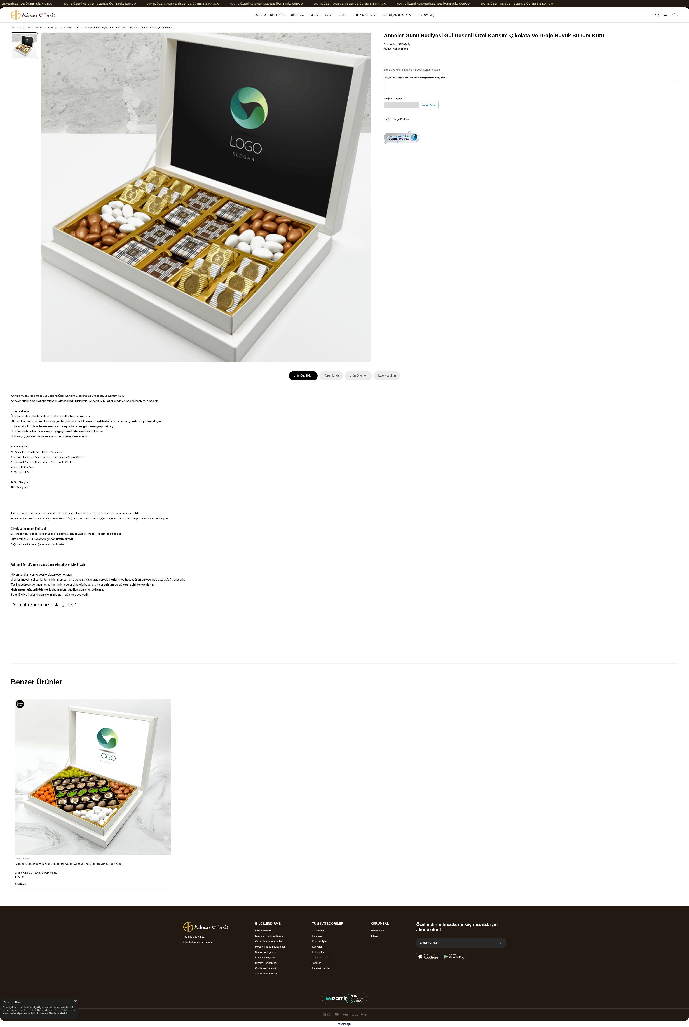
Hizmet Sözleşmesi (266, 962)
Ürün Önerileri (358, 375)
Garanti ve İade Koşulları (269, 941)
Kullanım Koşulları (265, 957)
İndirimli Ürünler (321, 968)
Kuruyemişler (319, 941)
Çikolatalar (318, 930)
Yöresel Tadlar (320, 957)
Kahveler (317, 946)
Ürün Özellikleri (303, 375)
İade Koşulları (387, 375)
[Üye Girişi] (665, 15)
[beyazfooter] (344, 998)
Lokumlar (317, 935)
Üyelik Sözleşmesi (265, 952)
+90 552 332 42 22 (194, 936)
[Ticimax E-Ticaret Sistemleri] (344, 1024)
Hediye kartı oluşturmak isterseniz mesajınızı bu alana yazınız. (415, 77)
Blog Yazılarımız (264, 930)
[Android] (454, 956)
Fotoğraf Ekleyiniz (393, 98)
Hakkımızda (377, 930)
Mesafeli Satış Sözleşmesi (270, 946)
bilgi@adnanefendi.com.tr (197, 942)
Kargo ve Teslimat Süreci (269, 935)
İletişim (374, 935)
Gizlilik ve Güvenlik (265, 968)
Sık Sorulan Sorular (266, 973)
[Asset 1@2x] (205, 927)
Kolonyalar (318, 952)
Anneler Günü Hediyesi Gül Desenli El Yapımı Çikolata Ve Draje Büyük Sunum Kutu (68, 863)
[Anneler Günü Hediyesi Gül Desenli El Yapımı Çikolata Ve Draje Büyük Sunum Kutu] (93, 777)
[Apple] (428, 956)
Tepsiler (316, 962)
